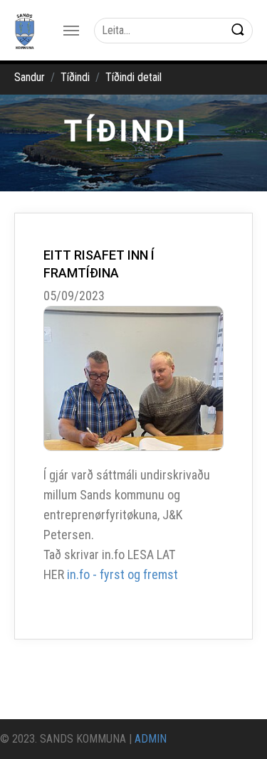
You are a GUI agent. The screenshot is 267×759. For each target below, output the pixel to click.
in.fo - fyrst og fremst (122, 574)
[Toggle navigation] (71, 30)
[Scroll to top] (236, 728)
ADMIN (151, 738)
